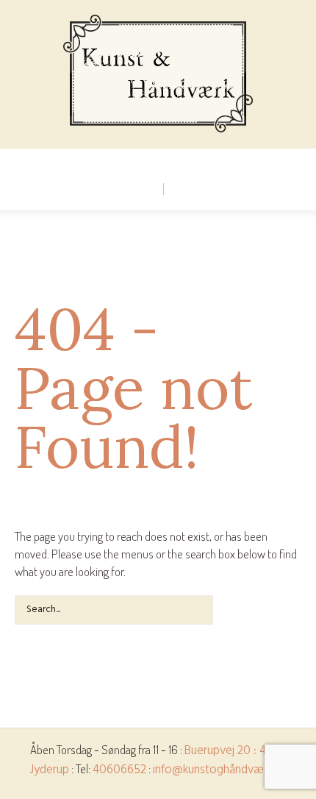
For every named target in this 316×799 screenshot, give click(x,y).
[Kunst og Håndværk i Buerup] (157, 74)
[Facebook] (157, 160)
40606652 (119, 770)
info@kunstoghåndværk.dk (220, 770)
